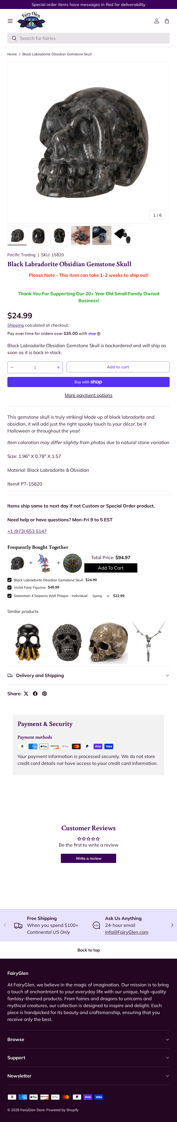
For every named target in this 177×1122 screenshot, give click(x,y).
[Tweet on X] (26, 693)
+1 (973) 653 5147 (27, 531)
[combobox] (88, 38)
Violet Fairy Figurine (30, 587)
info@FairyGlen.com (126, 932)
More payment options (88, 395)
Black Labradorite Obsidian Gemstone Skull (57, 54)
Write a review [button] (88, 858)
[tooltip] (27, 641)
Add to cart (118, 366)
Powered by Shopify (62, 1110)
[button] (167, 21)
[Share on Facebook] (35, 693)
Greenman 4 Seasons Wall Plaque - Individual (51, 596)
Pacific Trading (21, 254)
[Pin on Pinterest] (44, 693)
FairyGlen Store (32, 1110)
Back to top (88, 949)
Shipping (15, 325)
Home (12, 54)
